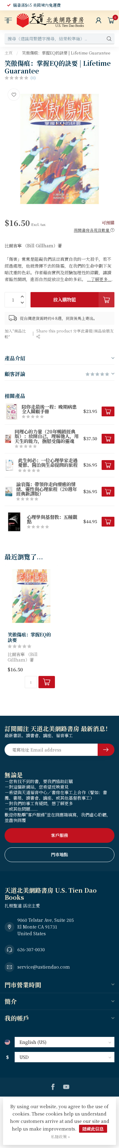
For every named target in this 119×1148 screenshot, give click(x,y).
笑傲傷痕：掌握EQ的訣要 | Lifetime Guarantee (66, 53)
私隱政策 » (60, 1136)
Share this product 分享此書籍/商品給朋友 (75, 331)
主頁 (9, 53)
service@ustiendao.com (43, 967)
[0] (111, 20)
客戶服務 (59, 835)
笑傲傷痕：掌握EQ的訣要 (29, 637)
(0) (33, 78)
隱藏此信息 (93, 1129)
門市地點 (59, 854)
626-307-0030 (31, 949)
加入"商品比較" (15, 334)
